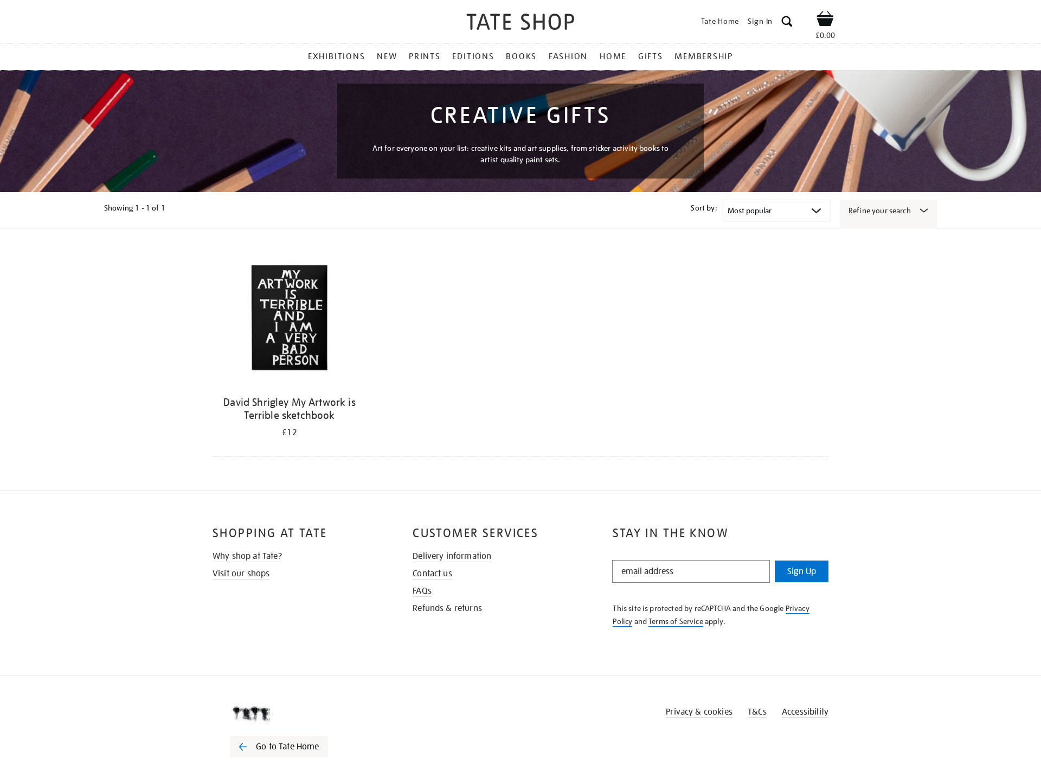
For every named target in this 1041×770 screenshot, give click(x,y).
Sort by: (704, 208)
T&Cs (757, 712)
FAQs (422, 591)
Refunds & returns (447, 608)
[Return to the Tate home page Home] (520, 24)
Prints (425, 56)
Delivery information (452, 556)
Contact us (432, 573)
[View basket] (825, 20)
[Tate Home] (298, 714)
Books (521, 56)
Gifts (650, 56)
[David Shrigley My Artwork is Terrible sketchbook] (289, 319)
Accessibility (805, 712)
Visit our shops (241, 573)
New (387, 56)
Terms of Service (675, 621)
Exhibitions (336, 56)
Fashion (568, 56)
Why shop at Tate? (247, 556)
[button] (787, 23)
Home (613, 56)
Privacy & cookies (699, 712)
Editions (473, 56)
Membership (703, 56)
